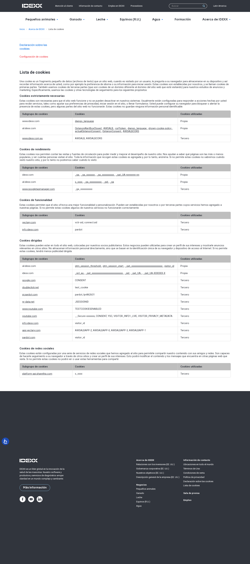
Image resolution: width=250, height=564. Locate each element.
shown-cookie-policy (160, 128)
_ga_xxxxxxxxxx (106, 174)
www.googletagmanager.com (38, 189)
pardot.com (28, 337)
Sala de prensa (191, 493)
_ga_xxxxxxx (88, 174)
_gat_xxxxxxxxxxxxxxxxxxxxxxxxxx (144, 266)
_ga (77, 174)
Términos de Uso (191, 468)
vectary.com (29, 222)
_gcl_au (79, 273)
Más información (35, 487)
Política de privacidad (193, 477)
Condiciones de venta (194, 473)
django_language (84, 121)
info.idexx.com (30, 229)
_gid (106, 182)
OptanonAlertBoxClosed (88, 128)
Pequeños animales (145, 489)
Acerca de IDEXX (37, 29)
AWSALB (108, 128)
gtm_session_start (113, 266)
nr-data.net (28, 301)
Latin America (219, 6)
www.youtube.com (32, 309)
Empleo (187, 500)
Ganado (140, 493)
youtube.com (29, 316)
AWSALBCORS (131, 131)
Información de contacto (90, 6)
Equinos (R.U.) (143, 501)
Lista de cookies (191, 485)
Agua (138, 506)
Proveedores (137, 6)
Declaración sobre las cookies (198, 481)
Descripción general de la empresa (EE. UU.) (157, 477)
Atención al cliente (64, 6)
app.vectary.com (31, 330)
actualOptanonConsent (88, 131)
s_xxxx (79, 182)
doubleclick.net (30, 287)
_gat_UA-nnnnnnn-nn (127, 174)
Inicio (22, 29)
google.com (29, 280)
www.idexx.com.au (32, 138)
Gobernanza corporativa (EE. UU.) (152, 468)
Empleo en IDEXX (116, 6)
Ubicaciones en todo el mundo (198, 464)
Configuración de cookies (34, 56)
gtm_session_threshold (88, 266)
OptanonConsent (112, 131)
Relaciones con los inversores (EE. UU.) (155, 464)
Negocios (141, 485)
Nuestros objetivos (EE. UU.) (150, 473)
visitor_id (169, 266)
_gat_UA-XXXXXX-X (154, 273)
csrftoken (121, 128)
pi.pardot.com (30, 294)
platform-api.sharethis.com (37, 373)
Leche (139, 497)
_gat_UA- (136, 273)
